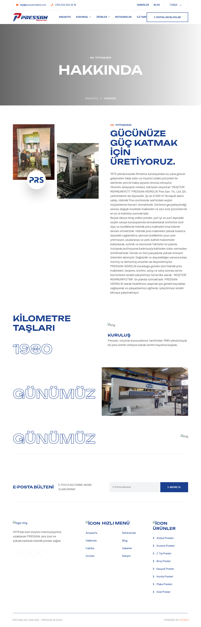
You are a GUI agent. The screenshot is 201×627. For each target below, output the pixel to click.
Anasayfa (65, 17)
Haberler (127, 548)
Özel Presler (163, 591)
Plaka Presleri (164, 584)
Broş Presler (163, 561)
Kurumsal (82, 17)
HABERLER (143, 5)
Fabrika (90, 548)
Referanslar (123, 17)
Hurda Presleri (164, 576)
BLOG (157, 5)
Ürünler (102, 17)
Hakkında (91, 540)
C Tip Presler (163, 553)
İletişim (141, 17)
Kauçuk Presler (165, 568)
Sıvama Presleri (165, 545)
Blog (125, 540)
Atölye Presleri (165, 538)
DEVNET (183, 620)
